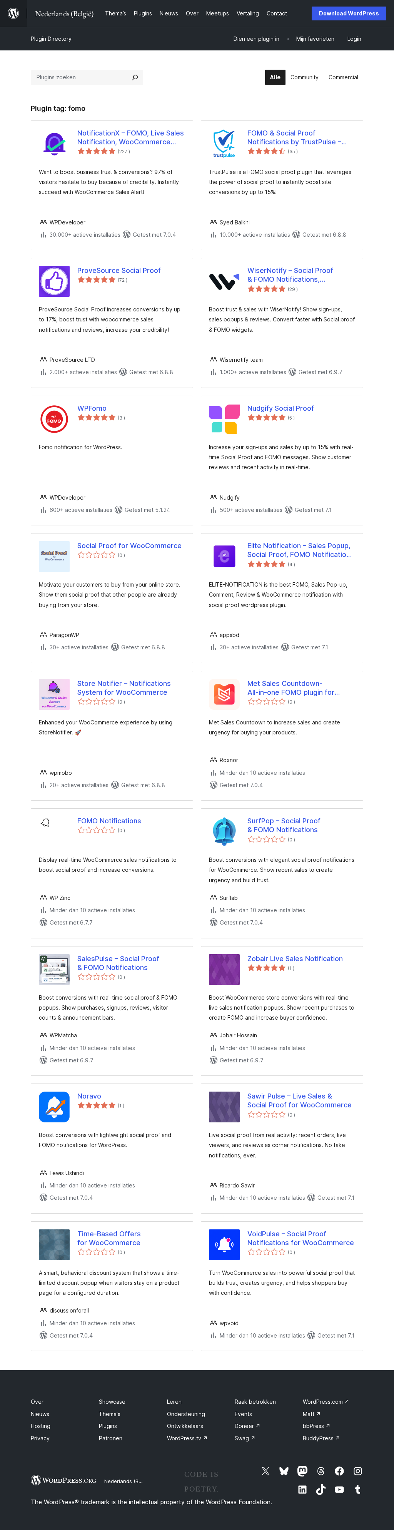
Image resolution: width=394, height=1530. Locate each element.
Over (37, 1401)
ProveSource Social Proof (119, 270)
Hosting (40, 1426)
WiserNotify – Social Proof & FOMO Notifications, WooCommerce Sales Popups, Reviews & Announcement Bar (297, 275)
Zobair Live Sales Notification (295, 959)
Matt (312, 1414)
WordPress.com (326, 1401)
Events (243, 1414)
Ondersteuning (186, 1414)
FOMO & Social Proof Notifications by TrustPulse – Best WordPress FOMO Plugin (295, 138)
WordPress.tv (187, 1438)
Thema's (109, 1414)
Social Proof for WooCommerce (129, 546)
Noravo (89, 1096)
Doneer (247, 1426)
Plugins (108, 1426)
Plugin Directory (51, 38)
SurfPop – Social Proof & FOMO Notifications (284, 825)
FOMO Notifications (109, 821)
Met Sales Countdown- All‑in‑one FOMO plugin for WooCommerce (290, 688)
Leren (174, 1401)
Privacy (40, 1438)
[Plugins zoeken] (135, 77)
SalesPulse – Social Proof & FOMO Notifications (118, 963)
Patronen (110, 1438)
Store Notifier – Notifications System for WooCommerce (124, 687)
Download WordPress (349, 13)
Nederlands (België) (128, 1481)
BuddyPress (321, 1438)
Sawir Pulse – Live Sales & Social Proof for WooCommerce (299, 1100)
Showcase (112, 1401)
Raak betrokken (255, 1401)
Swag (245, 1438)
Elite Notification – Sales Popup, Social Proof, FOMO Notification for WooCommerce (299, 550)
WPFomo (92, 408)
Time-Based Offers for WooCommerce (109, 1238)
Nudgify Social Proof (280, 408)
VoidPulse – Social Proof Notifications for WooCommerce (300, 1238)
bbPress (317, 1426)
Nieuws (40, 1414)
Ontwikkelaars (185, 1426)
